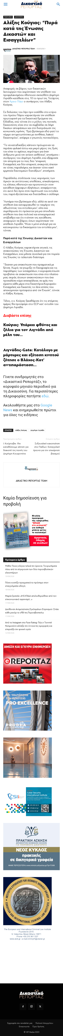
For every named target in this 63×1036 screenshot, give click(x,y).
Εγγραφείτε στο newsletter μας (19, 1023)
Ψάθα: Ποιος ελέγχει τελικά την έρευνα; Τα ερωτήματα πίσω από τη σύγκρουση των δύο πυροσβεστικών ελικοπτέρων (31, 569)
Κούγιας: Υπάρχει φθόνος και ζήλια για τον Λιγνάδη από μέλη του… (30, 329)
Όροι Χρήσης (38, 1026)
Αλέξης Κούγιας (21, 430)
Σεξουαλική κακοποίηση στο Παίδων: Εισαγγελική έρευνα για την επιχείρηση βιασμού (46, 448)
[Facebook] (23, 1007)
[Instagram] (31, 1006)
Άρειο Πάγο (16, 101)
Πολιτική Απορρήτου (44, 1023)
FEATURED (8, 17)
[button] (5, 4)
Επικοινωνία (24, 1026)
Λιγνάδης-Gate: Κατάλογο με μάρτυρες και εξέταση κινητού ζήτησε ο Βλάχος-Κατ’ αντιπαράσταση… (31, 357)
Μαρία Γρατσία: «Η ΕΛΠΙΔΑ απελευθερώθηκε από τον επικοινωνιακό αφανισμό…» (31, 598)
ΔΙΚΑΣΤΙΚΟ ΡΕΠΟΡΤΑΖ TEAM (23, 49)
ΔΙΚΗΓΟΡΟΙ (19, 17)
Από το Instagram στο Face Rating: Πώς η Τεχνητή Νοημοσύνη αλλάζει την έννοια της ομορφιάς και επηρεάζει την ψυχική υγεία (28, 626)
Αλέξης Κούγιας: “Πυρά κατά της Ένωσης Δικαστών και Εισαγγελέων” (30, 31)
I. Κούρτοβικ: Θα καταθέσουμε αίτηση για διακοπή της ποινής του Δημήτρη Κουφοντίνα (15, 448)
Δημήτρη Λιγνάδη (37, 430)
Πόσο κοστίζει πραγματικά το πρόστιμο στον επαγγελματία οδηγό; (26, 584)
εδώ (45, 396)
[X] (40, 1007)
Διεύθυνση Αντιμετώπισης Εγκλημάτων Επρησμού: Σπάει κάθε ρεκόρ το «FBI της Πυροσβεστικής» (32, 611)
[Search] (58, 4)
